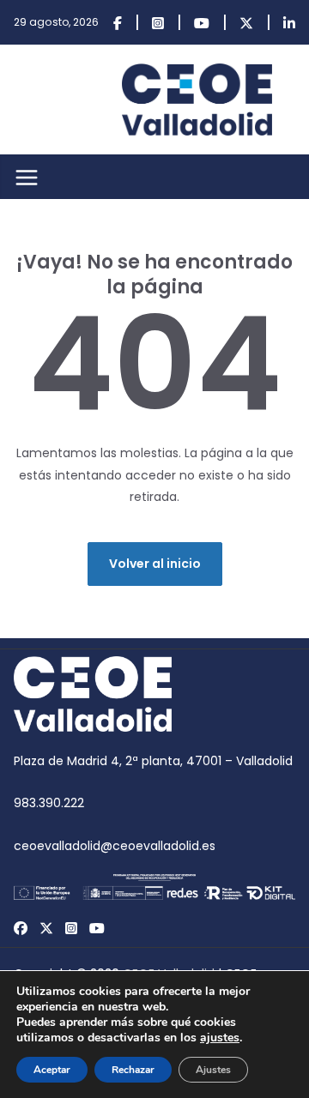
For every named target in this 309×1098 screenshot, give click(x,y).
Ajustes (213, 1070)
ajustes (219, 1038)
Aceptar (51, 1070)
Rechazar (133, 1070)
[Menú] (26, 177)
